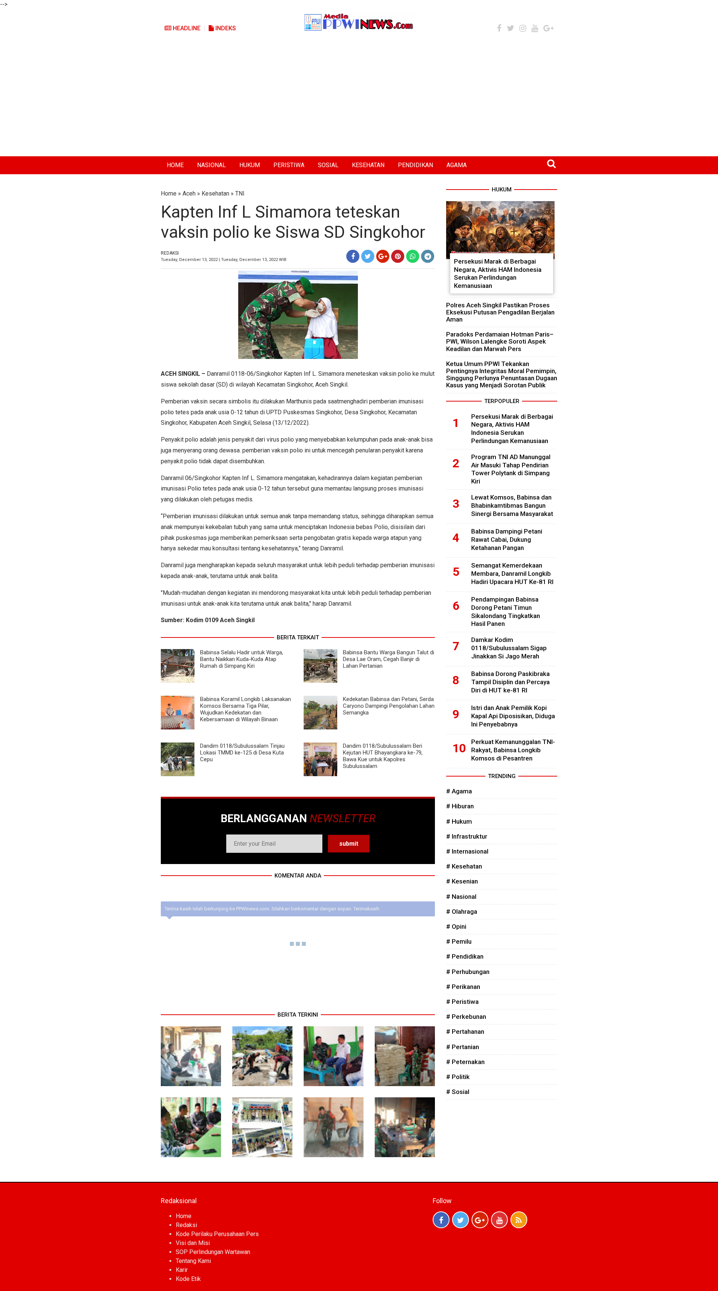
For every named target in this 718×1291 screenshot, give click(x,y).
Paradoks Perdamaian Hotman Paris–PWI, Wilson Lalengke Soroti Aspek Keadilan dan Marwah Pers (499, 341)
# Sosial (457, 1091)
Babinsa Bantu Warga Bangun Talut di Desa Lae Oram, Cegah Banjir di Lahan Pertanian (388, 659)
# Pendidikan (465, 956)
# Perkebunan (466, 1016)
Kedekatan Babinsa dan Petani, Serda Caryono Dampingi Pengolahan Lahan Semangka (389, 706)
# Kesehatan (464, 866)
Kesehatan (215, 193)
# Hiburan (460, 806)
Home (169, 193)
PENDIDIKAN (415, 165)
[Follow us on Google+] (480, 1219)
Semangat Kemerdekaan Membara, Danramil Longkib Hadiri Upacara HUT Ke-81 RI (512, 573)
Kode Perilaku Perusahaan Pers (217, 1234)
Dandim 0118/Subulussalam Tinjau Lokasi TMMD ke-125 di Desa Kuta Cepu (242, 753)
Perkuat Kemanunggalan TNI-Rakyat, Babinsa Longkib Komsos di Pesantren (513, 750)
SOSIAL (328, 165)
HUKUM (249, 165)
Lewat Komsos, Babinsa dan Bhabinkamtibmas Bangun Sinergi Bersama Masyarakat (512, 505)
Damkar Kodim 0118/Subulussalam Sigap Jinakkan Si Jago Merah (509, 648)
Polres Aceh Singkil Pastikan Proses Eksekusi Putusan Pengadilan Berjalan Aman (500, 312)
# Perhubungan (468, 971)
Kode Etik (188, 1278)
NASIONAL (211, 165)
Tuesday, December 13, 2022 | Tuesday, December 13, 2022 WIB (223, 259)
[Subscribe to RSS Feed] (518, 1219)
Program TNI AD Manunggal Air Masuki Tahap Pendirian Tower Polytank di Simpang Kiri (510, 469)
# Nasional (461, 896)
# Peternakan (465, 1062)
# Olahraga (461, 911)
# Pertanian (462, 1047)
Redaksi (186, 1225)
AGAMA (457, 165)
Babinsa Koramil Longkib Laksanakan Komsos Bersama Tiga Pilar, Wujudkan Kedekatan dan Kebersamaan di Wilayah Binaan (245, 709)
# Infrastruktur (466, 836)
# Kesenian (462, 881)
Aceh (189, 193)
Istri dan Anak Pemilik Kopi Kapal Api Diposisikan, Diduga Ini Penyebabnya (513, 716)
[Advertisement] (359, 100)
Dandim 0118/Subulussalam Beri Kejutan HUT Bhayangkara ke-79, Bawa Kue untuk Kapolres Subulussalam (383, 756)
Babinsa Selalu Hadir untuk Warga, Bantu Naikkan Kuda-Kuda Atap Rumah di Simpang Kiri (241, 659)
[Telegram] (427, 256)
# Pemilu (459, 941)
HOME (175, 165)
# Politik (458, 1077)
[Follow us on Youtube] (499, 1219)
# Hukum (459, 821)
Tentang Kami (193, 1260)
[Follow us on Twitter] (460, 1219)
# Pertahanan (465, 1031)
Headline (185, 28)
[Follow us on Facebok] (441, 1219)
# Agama (459, 791)
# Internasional (467, 851)
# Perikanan (463, 986)
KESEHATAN (368, 165)
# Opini (456, 926)
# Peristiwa (462, 1001)
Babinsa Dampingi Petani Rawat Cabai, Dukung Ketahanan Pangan (506, 539)
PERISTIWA (288, 165)
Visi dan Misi (193, 1243)
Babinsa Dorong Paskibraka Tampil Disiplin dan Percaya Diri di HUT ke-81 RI (510, 682)
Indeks (225, 28)
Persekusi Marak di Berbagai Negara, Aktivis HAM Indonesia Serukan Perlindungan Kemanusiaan (497, 273)
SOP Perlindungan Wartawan (213, 1251)
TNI (240, 193)
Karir (182, 1269)
